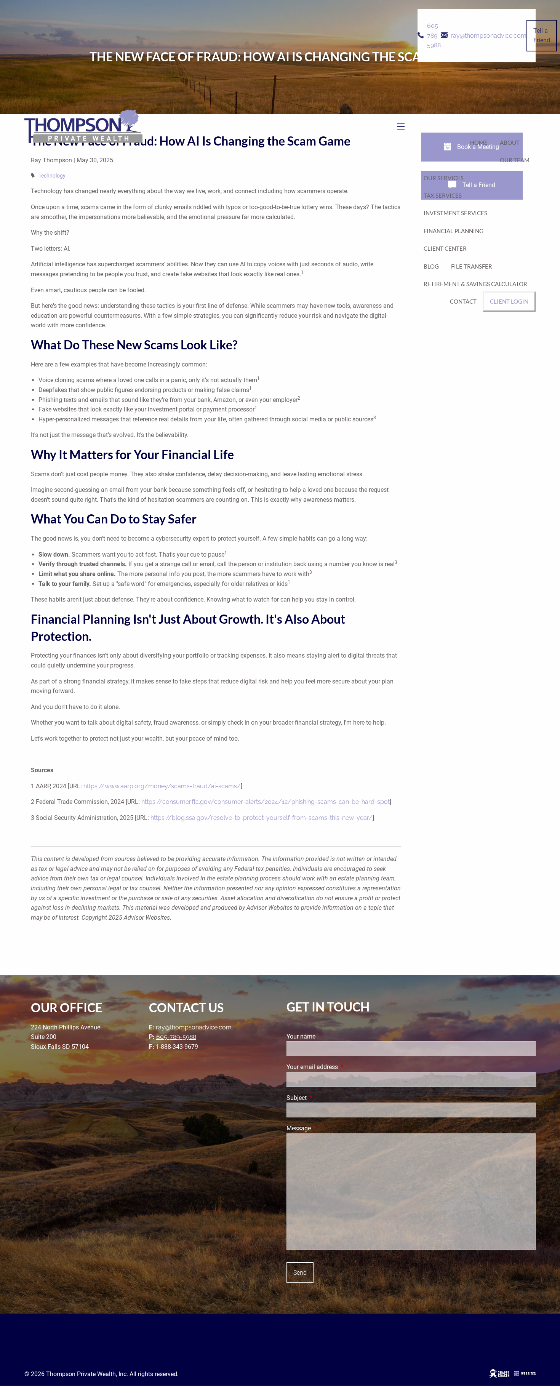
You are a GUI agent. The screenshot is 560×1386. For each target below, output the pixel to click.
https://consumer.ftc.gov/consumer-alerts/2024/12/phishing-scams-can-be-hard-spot (265, 801)
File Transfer (471, 266)
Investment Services (455, 213)
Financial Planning (453, 230)
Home (479, 142)
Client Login (509, 301)
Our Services (444, 177)
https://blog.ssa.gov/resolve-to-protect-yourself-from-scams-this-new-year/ (261, 817)
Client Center (445, 248)
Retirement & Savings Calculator (475, 283)
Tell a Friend (541, 35)
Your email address (340, 1067)
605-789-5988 (434, 35)
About (510, 142)
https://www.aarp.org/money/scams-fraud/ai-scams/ (162, 786)
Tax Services (443, 195)
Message (327, 1128)
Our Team (515, 160)
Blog (431, 266)
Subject (325, 1097)
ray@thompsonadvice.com (488, 35)
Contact (463, 301)
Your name (329, 1036)
